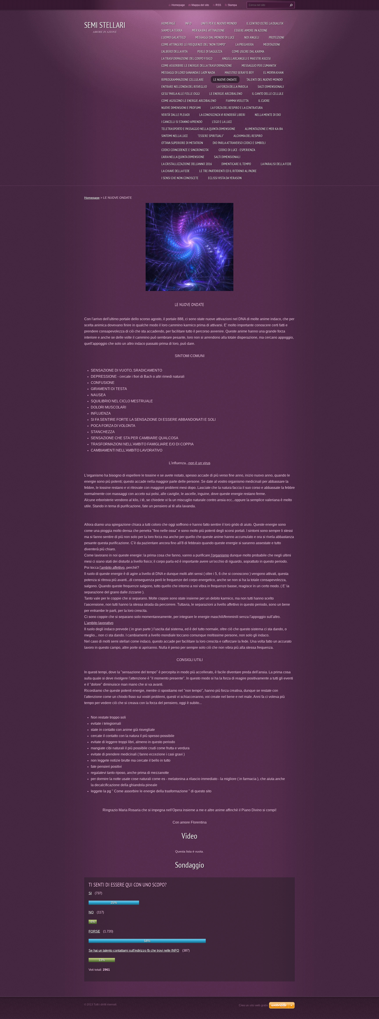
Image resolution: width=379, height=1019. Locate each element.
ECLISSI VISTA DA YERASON (225, 178)
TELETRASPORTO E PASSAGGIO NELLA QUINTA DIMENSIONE (198, 128)
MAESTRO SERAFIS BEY (239, 72)
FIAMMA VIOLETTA (237, 100)
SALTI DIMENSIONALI (271, 86)
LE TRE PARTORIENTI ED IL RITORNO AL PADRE (228, 171)
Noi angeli (251, 37)
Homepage (168, 23)
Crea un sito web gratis (253, 1005)
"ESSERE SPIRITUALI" (211, 136)
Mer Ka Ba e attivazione (208, 30)
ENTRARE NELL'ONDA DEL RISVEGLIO (184, 86)
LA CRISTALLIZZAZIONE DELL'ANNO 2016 (186, 164)
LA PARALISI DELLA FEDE (276, 164)
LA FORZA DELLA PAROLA (232, 86)
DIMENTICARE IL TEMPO (236, 164)
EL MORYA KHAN (273, 72)
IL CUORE (264, 100)
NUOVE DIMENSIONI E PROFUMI (181, 107)
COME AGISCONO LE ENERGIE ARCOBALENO (188, 100)
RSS (218, 5)
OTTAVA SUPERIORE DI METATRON (182, 143)
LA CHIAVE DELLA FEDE (175, 171)
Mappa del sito (200, 5)
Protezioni (276, 37)
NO (91, 912)
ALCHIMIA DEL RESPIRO (248, 136)
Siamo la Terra (171, 30)
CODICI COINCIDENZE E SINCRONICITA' (185, 150)
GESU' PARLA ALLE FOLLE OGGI (180, 93)
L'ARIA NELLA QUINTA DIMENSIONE (182, 157)
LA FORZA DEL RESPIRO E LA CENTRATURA (237, 107)
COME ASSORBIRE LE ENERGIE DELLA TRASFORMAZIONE (196, 65)
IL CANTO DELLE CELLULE (268, 93)
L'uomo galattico (173, 37)
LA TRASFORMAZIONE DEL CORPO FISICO (187, 58)
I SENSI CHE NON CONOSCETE (179, 178)
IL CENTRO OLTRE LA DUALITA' (265, 23)
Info (188, 23)
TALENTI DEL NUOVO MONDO (265, 79)
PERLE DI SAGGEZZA (209, 51)
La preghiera (245, 44)
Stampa (232, 5)
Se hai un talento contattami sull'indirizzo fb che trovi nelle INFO (134, 950)
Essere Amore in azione (251, 30)
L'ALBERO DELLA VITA (174, 51)
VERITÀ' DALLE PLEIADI (175, 114)
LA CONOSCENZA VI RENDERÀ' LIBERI (222, 114)
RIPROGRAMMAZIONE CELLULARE (182, 79)
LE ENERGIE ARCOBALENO (225, 93)
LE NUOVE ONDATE (225, 79)
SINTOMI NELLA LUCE (174, 136)
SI (90, 893)
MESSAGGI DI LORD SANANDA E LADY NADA (188, 72)
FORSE (94, 931)
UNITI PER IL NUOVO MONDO (219, 23)
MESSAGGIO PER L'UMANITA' (259, 65)
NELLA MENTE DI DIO (268, 114)
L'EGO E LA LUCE (222, 121)
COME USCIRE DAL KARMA (248, 51)
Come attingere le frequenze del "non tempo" (193, 44)
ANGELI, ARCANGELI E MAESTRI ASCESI (246, 58)
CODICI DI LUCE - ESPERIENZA (237, 150)
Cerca (290, 5)
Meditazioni (271, 44)
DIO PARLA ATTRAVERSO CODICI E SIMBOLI (239, 143)
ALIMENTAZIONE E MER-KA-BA (264, 128)
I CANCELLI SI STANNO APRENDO (181, 121)
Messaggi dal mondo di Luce (215, 37)
